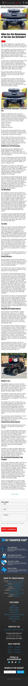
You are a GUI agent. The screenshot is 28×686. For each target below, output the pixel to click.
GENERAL (12, 593)
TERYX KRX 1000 (14, 592)
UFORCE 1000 (8, 586)
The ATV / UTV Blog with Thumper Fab (14, 6)
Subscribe (20, 672)
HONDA (10, 587)
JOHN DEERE (10, 589)
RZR (23, 593)
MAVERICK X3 (19, 583)
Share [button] (4, 41)
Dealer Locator (14, 612)
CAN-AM (6, 581)
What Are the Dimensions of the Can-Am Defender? (13, 7)
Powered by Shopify (17, 678)
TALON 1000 (16, 587)
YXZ (19, 596)
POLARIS (6, 593)
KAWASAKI (7, 590)
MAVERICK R (10, 583)
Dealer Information (14, 610)
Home (2, 6)
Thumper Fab (12, 678)
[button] (2, 2)
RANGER (18, 593)
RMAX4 (15, 596)
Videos (14, 621)
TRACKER (11, 595)
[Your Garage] (26, 2)
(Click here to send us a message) (14, 630)
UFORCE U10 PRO (18, 586)
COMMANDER (13, 581)
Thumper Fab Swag (14, 619)
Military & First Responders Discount (14, 614)
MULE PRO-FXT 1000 (17, 590)
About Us (14, 605)
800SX (17, 595)
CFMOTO (10, 584)
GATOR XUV (17, 589)
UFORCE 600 (16, 584)
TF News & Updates (14, 616)
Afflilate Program (14, 608)
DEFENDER (21, 581)
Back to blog (15, 494)
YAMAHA (10, 596)
